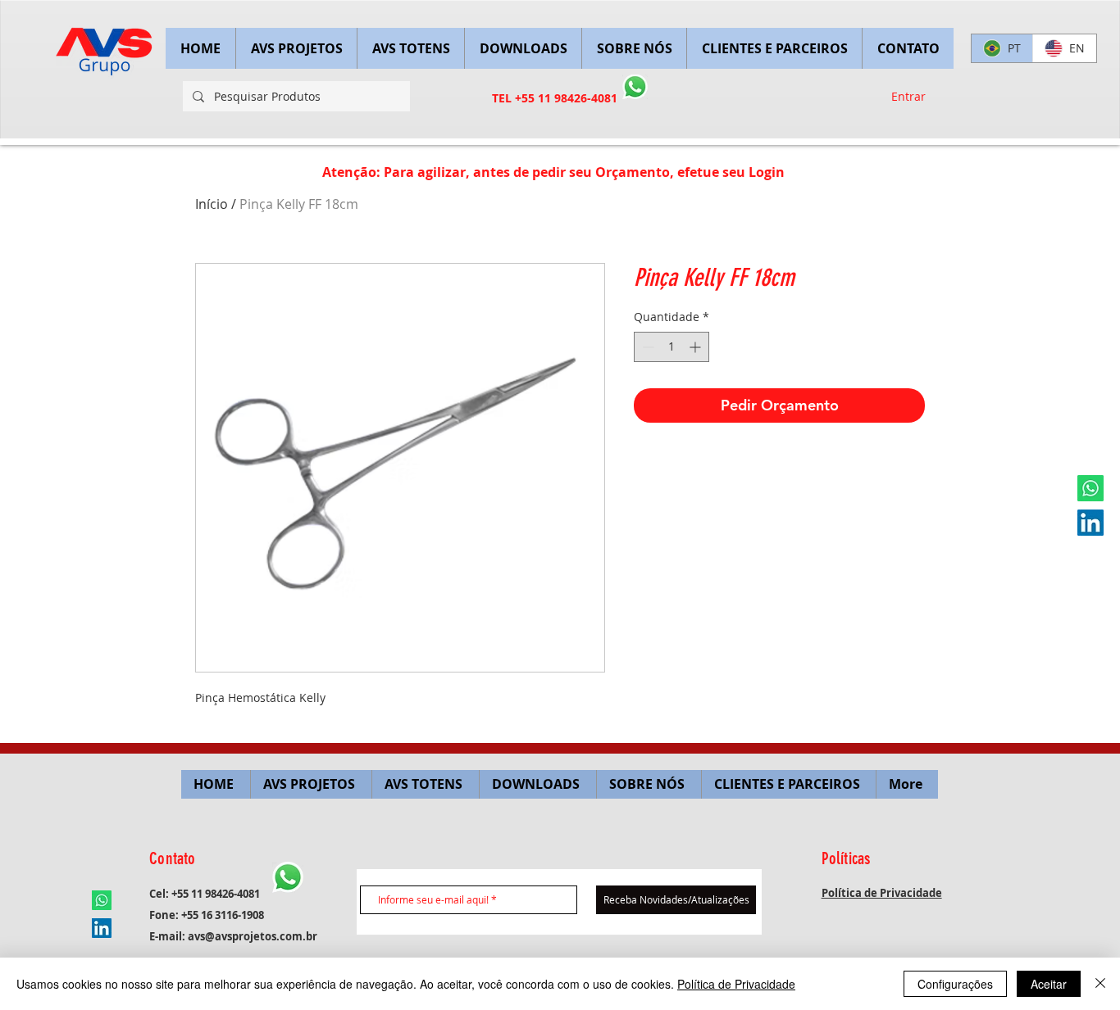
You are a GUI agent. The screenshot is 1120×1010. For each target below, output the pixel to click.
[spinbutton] (671, 347)
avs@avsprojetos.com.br (252, 936)
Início (211, 204)
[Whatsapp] (1090, 488)
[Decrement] (646, 347)
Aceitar (1049, 984)
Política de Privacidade (736, 984)
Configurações (955, 984)
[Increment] (696, 347)
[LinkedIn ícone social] (1090, 523)
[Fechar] (1100, 984)
